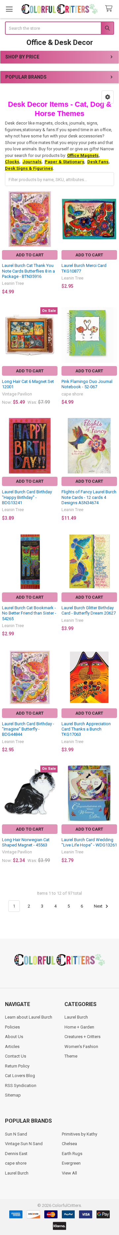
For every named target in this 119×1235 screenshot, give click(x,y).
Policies (12, 1027)
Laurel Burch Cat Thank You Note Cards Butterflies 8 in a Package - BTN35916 (28, 271)
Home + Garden (79, 1027)
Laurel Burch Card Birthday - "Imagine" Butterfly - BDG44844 (28, 729)
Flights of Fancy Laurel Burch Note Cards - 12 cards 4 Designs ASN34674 (88, 497)
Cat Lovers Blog (20, 1075)
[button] (107, 97)
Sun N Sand (16, 1134)
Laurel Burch (76, 1017)
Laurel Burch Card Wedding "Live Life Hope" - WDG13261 (89, 842)
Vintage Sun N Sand (24, 1143)
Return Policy (17, 1066)
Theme (70, 1056)
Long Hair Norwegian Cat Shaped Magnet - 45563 (26, 842)
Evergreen (71, 1163)
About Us (14, 1036)
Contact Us (15, 1056)
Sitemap (13, 1095)
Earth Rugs (72, 1153)
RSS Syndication (20, 1085)
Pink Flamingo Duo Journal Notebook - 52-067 (86, 384)
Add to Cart (30, 254)
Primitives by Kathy (79, 1134)
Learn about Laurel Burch (28, 1017)
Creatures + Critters (82, 1036)
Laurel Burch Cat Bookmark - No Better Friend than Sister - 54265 (29, 613)
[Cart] (110, 9)
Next (98, 906)
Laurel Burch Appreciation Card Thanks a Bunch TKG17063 (86, 729)
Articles (12, 1046)
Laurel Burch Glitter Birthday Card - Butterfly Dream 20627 (88, 610)
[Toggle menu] (9, 9)
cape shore (15, 1163)
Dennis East (16, 1153)
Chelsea (69, 1143)
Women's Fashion (81, 1046)
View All (69, 1173)
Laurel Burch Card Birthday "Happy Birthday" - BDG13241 (27, 497)
